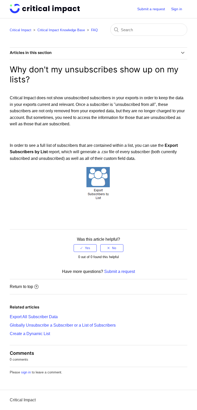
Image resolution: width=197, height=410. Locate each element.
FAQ (94, 30)
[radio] (85, 248)
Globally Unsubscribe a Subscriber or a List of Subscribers (63, 325)
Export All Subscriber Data (34, 317)
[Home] (45, 12)
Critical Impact (20, 30)
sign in (26, 372)
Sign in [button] (176, 9)
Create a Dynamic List (30, 333)
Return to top (21, 286)
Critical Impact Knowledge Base (61, 30)
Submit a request (151, 9)
